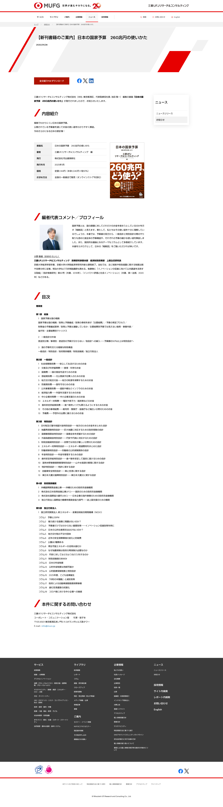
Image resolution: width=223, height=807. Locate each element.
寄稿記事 (77, 705)
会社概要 (117, 679)
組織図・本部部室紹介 (121, 696)
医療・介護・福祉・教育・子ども (45, 711)
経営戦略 (37, 670)
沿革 (115, 692)
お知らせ (47, 24)
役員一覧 (117, 687)
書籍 (75, 709)
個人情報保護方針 (120, 717)
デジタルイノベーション (42, 679)
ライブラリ (80, 664)
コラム (76, 679)
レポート (77, 674)
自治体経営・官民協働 (42, 715)
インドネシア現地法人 (121, 700)
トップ (36, 24)
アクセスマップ (119, 713)
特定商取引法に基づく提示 (96, 784)
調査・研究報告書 (80, 683)
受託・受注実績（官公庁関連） (85, 696)
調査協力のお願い (80, 739)
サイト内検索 (161, 691)
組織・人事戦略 (39, 674)
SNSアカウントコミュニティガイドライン (129, 735)
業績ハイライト (119, 709)
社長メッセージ (119, 674)
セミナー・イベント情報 (82, 722)
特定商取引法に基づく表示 (123, 730)
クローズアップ (79, 687)
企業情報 (118, 664)
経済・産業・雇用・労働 (42, 707)
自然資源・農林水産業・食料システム (47, 726)
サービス (38, 664)
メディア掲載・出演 (81, 700)
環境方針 (117, 722)
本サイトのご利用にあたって (72, 784)
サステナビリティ (120, 726)
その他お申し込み (80, 735)
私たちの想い (118, 670)
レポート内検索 (162, 697)
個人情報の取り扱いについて (124, 743)
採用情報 (104, 17)
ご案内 (77, 716)
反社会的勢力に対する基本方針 (125, 739)
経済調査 (77, 670)
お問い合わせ (161, 703)
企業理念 (117, 683)
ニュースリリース (164, 113)
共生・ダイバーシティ (42, 696)
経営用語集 (78, 692)
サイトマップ (156, 784)
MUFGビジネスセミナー (82, 726)
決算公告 (117, 705)
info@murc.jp (48, 626)
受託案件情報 (78, 730)
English (158, 709)
